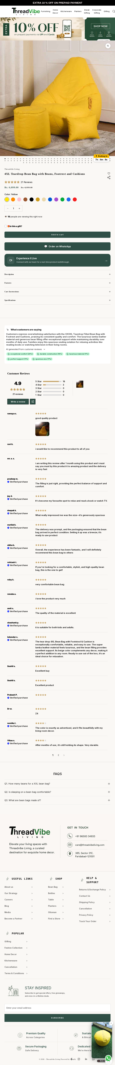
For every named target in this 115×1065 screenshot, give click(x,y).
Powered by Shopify (68, 1059)
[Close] (111, 1023)
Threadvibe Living (11, 169)
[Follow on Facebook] (71, 1059)
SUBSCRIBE (57, 1018)
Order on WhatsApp (60, 246)
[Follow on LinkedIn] (86, 1059)
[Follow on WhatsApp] (93, 1059)
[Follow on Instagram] (78, 1059)
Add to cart (57, 234)
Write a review (18, 401)
